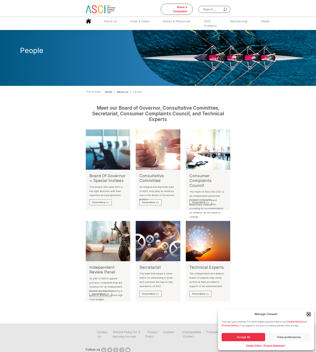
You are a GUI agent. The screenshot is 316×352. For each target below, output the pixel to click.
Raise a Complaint (180, 9)
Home (108, 91)
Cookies (168, 332)
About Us (110, 21)
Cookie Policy (294, 321)
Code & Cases (139, 21)
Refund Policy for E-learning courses (127, 334)
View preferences (289, 337)
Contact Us (102, 334)
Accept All (243, 337)
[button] (309, 314)
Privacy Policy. (230, 325)
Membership (239, 21)
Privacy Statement (274, 345)
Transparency (215, 332)
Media (265, 21)
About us (122, 91)
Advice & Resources (177, 21)
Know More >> (100, 202)
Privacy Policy (151, 334)
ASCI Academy (210, 23)
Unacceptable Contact (191, 334)
